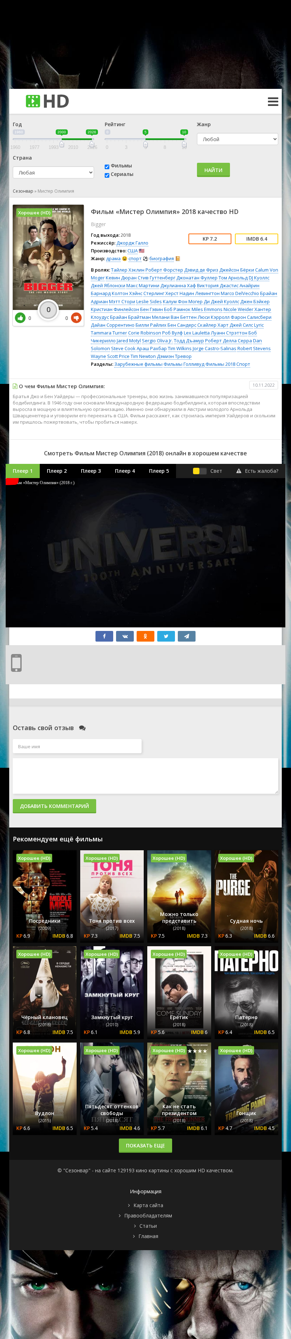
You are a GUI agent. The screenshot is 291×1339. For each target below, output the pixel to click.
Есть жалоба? (261, 470)
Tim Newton (143, 356)
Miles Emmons (207, 309)
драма (113, 258)
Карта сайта (148, 1205)
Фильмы (121, 165)
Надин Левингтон (200, 293)
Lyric (259, 325)
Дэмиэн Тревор (174, 356)
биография (161, 258)
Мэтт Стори (122, 301)
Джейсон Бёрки (236, 270)
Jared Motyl (129, 340)
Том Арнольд (233, 277)
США (132, 250)
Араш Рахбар (152, 348)
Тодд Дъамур (189, 340)
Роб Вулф (172, 333)
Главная (148, 1236)
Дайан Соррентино (112, 325)
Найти (213, 170)
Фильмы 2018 (220, 364)
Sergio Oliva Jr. (157, 340)
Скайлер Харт (213, 325)
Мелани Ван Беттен (174, 317)
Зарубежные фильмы (138, 364)
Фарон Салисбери (251, 317)
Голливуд (193, 364)
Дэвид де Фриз (201, 270)
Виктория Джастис (217, 285)
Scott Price (118, 356)
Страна (22, 157)
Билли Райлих (151, 325)
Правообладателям (148, 1215)
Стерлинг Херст (161, 293)
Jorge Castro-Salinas (214, 348)
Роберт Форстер (164, 270)
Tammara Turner (109, 333)
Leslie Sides (149, 301)
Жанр (204, 124)
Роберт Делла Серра (228, 340)
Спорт (243, 364)
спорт (135, 258)
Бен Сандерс (182, 325)
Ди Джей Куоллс (221, 301)
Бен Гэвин (151, 309)
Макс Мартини (142, 285)
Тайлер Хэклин (127, 270)
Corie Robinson (144, 333)
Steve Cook (123, 348)
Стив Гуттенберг (156, 277)
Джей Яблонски (108, 285)
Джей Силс (241, 325)
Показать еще (145, 1145)
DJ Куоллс (259, 277)
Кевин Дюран (121, 277)
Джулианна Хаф (178, 285)
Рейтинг (115, 124)
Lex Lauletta (197, 333)
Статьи (148, 1225)
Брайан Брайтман (130, 317)
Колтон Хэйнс (127, 293)
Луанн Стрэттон (229, 333)
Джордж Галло (132, 243)
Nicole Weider (238, 309)
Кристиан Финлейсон (115, 309)
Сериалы (122, 174)
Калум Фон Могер (183, 301)
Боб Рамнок (177, 309)
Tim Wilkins (180, 348)
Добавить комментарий (54, 806)
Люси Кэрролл (214, 317)
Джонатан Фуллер (197, 277)
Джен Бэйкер (255, 301)
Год (17, 124)
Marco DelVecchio (240, 293)
